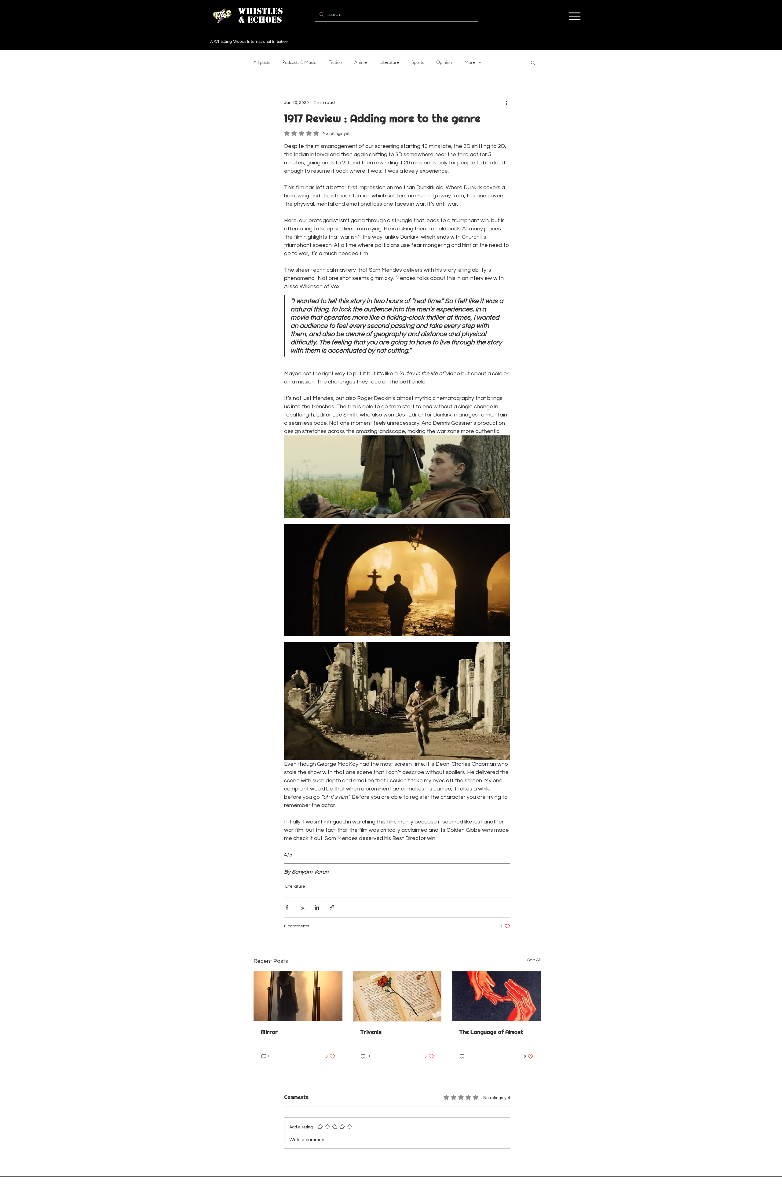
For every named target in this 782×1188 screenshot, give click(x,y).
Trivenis (371, 1032)
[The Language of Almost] (496, 996)
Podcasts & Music (299, 62)
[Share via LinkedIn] (317, 907)
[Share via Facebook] (287, 907)
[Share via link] (332, 907)
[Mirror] (298, 996)
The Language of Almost (491, 1032)
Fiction (335, 62)
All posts (262, 62)
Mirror (269, 1032)
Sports (417, 62)
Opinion (444, 62)
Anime (360, 62)
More (469, 62)
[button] (574, 16)
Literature (389, 62)
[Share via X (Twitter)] (302, 907)
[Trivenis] (397, 996)
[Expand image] (397, 476)
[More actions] (506, 102)
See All (534, 960)
